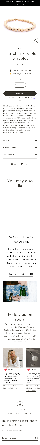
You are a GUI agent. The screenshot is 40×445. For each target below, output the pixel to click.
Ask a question (8, 155)
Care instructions (9, 147)
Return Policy (28, 413)
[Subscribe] (36, 438)
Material (6, 140)
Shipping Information (14, 413)
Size (20, 80)
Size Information (14, 410)
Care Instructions (26, 410)
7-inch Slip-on (19, 85)
